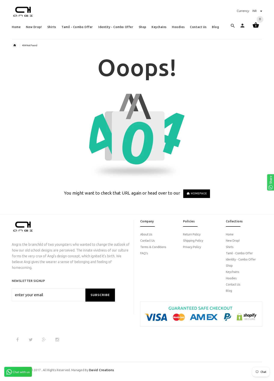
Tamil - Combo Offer (239, 253)
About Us (146, 234)
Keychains (232, 272)
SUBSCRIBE (100, 295)
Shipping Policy (193, 240)
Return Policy (192, 234)
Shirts (230, 247)
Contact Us (147, 240)
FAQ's (144, 253)
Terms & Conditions (153, 247)
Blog (229, 290)
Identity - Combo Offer (241, 259)
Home (230, 234)
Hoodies (231, 278)
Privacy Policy (192, 247)
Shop (229, 265)
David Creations (101, 370)
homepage (199, 193)
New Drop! (233, 240)
